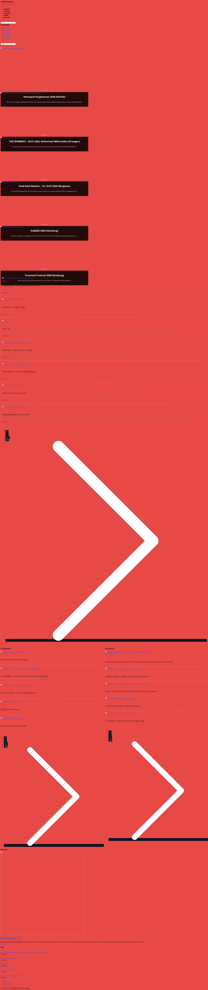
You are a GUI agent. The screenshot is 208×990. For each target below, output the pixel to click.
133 (6, 744)
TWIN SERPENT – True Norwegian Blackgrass (19, 372)
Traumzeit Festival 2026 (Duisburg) (44, 275)
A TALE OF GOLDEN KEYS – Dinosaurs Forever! (122, 706)
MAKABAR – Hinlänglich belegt (13, 307)
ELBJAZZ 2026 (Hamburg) (44, 230)
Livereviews (7, 34)
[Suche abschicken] (16, 44)
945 (8, 437)
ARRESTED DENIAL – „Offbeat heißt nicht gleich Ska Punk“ (126, 676)
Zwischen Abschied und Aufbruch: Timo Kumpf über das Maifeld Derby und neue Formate (139, 662)
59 (110, 738)
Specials (6, 36)
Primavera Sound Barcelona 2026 (11, 976)
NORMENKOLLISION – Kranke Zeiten (16, 415)
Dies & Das (7, 38)
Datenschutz (8, 985)
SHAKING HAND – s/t (10, 938)
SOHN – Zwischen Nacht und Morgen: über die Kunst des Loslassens (130, 691)
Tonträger (7, 30)
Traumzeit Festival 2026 (8, 970)
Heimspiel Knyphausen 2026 (9, 958)
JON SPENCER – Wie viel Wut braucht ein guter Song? (125, 721)
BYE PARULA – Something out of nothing (17, 350)
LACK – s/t (6, 329)
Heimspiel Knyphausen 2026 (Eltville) (44, 96)
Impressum (7, 983)
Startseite (7, 28)
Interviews (7, 32)
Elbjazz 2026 (4, 964)
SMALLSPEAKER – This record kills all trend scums (20, 286)
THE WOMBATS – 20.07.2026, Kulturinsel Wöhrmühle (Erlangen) (44, 141)
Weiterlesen (5, 292)
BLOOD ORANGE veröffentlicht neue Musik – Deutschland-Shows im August (24, 952)
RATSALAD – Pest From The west (14, 393)
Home (6, 981)
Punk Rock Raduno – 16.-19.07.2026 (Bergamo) (44, 186)
